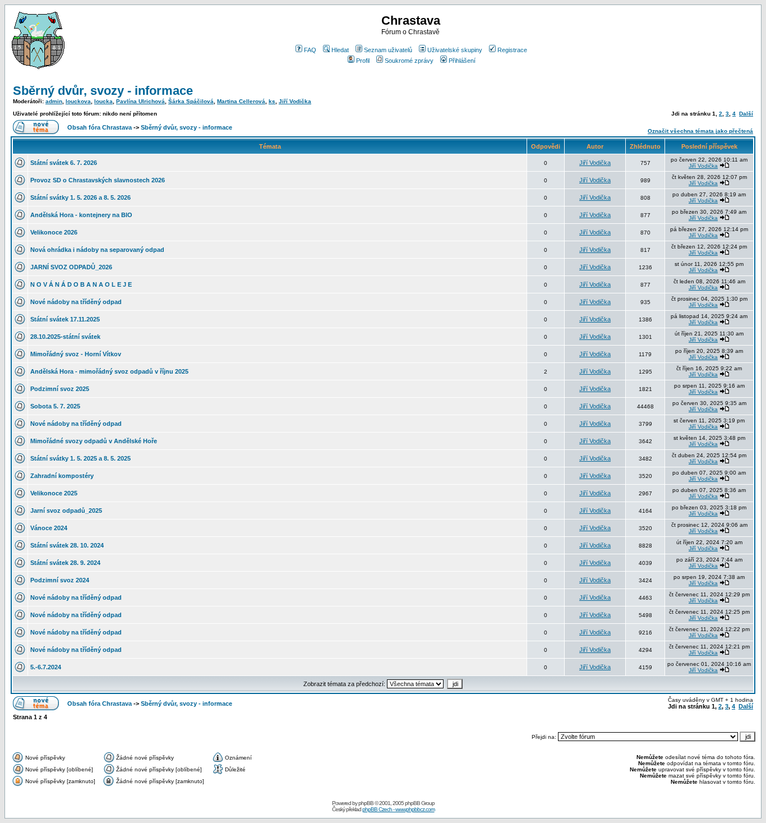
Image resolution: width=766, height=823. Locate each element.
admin (53, 101)
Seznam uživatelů (388, 50)
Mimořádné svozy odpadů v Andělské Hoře (93, 441)
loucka (103, 101)
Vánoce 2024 (48, 528)
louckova (78, 101)
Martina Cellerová (241, 101)
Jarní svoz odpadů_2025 (66, 510)
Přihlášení (462, 60)
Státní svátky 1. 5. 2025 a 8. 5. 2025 (80, 458)
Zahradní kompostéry (62, 475)
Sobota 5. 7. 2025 (55, 406)
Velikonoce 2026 (53, 232)
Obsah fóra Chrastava (99, 127)
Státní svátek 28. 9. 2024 (65, 562)
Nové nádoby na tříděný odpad (76, 301)
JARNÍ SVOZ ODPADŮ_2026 (71, 267)
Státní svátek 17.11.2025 (65, 319)
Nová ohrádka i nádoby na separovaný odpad (97, 249)
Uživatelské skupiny (454, 50)
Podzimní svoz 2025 (59, 388)
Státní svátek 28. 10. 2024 (67, 545)
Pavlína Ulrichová (140, 101)
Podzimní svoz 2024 (59, 580)
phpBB (365, 803)
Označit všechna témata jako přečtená (700, 131)
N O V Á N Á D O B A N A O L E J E (81, 284)
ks (272, 101)
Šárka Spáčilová (191, 101)
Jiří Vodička (295, 101)
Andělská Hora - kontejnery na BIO (81, 215)
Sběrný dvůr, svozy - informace (103, 91)
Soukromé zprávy (409, 60)
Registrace (512, 50)
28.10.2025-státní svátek (65, 336)
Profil (363, 60)
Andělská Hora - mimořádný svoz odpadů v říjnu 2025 (109, 371)
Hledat (340, 50)
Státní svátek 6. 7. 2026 (63, 162)
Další (746, 114)
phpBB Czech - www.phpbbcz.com (398, 809)
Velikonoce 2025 (53, 493)
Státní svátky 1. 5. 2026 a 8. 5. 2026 (80, 197)
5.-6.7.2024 (45, 667)
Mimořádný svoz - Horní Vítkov (75, 354)
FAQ (310, 50)
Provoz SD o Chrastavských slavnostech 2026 (97, 180)
